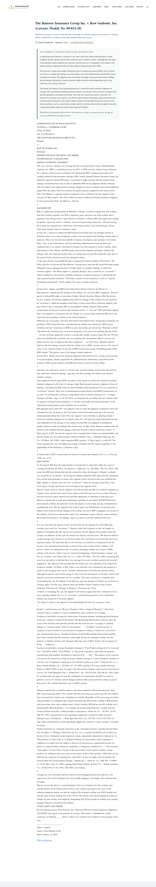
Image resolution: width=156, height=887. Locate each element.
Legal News (129, 7)
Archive (140, 7)
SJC (59, 7)
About (106, 7)
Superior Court (84, 7)
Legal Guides (117, 7)
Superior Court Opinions (81, 42)
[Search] (147, 7)
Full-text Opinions (44, 840)
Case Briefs (97, 7)
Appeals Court (69, 7)
